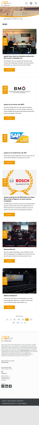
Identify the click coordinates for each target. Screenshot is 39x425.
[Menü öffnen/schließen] (35, 3)
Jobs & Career (4, 362)
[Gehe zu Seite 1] (7, 319)
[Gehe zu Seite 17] (21, 323)
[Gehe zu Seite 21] (25, 323)
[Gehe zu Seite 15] (10, 319)
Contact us (4, 373)
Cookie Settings (21, 403)
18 (13, 322)
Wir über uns (15, 19)
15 (22, 319)
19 (17, 322)
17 (31, 319)
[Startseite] (6, 3)
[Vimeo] (10, 386)
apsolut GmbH (7, 19)
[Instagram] (2, 386)
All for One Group (24, 350)
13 (14, 319)
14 (18, 319)
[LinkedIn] (6, 386)
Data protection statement (15, 401)
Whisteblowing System (9, 403)
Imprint (4, 401)
